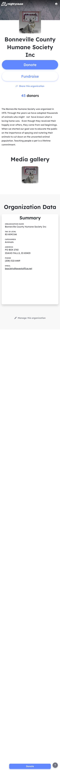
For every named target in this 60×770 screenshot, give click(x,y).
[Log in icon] (56, 3)
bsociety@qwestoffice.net (18, 268)
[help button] (55, 765)
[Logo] (12, 4)
